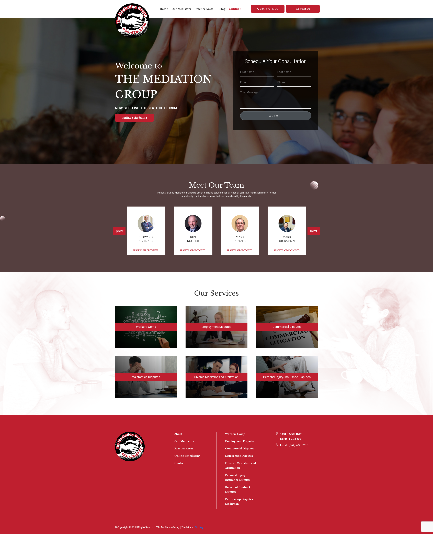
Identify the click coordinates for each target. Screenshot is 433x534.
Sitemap (199, 527)
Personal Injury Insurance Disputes (237, 477)
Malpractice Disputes (146, 377)
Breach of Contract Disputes (237, 489)
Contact (235, 8)
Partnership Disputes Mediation (239, 501)
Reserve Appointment (146, 250)
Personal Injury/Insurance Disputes (287, 377)
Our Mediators (181, 8)
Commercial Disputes (287, 326)
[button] (313, 231)
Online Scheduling (134, 117)
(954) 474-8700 (298, 445)
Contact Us (303, 8)
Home (164, 8)
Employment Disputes (216, 326)
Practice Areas (204, 8)
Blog (222, 8)
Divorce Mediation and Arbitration (216, 377)
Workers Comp (146, 326)
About (178, 434)
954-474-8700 (268, 8)
